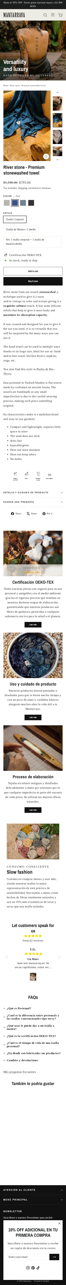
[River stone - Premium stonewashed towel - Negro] (16, 1168)
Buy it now (33, 281)
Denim (23, 202)
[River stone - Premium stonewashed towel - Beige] (5, 1168)
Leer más (33, 624)
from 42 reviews (33, 940)
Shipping (22, 188)
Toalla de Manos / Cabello (21, 229)
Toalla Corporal (15, 219)
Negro (31, 202)
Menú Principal (15, 1199)
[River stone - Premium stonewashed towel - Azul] (9, 1168)
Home (5, 85)
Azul (15, 202)
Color (11, 196)
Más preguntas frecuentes (19, 1072)
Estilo (7, 213)
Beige (6, 202)
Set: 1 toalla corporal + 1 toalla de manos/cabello (25, 241)
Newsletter (12, 1211)
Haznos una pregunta (18, 502)
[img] (33, 936)
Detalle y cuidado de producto (26, 492)
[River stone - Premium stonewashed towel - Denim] (13, 1168)
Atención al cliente (19, 1190)
